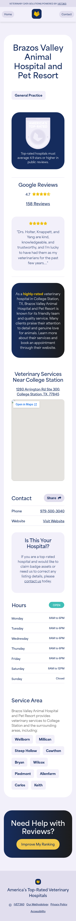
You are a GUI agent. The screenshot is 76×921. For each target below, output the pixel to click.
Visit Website (53, 520)
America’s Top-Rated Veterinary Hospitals (38, 892)
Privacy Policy (58, 904)
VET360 (62, 3)
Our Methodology (37, 904)
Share (51, 498)
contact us (32, 580)
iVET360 (19, 904)
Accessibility (38, 911)
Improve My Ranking (38, 844)
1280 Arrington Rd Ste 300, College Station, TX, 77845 (38, 391)
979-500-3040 (52, 510)
